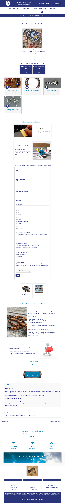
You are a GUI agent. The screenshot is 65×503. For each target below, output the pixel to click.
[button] (44, 3)
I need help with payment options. (23, 239)
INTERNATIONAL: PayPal (21, 236)
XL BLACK (18, 226)
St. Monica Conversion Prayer (22, 259)
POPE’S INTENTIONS (52, 8)
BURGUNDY (19, 214)
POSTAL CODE (18, 200)
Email (17, 174)
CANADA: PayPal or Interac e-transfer (23, 232)
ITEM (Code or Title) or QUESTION (22, 183)
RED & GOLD (19, 223)
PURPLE (18, 217)
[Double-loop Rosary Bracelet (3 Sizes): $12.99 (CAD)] (32, 83)
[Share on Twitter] (32, 364)
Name (17, 170)
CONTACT (57, 3)
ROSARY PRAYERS (42, 8)
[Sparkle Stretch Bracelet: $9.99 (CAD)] (12, 101)
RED (17, 216)
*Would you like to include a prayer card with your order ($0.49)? (27, 247)
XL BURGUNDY (19, 228)
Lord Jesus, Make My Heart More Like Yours (24, 252)
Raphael (6, 395)
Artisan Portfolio (34, 8)
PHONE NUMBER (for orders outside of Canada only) (25, 204)
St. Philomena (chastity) (21, 254)
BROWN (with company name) (22, 221)
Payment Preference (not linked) (22, 230)
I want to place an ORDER (20, 179)
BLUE (18, 210)
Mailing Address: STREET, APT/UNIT (22, 191)
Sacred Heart (19, 258)
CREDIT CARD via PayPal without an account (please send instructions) (29, 237)
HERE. (43, 15)
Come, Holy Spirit (20, 256)
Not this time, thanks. (21, 249)
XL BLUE (18, 225)
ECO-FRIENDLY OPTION (20, 241)
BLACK (18, 212)
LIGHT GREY (19, 219)
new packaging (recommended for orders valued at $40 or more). (28, 245)
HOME (10, 8)
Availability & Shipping (20, 262)
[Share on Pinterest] (35, 364)
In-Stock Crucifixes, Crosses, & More (56, 421)
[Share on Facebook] (30, 364)
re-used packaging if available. (22, 243)
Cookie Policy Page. (46, 494)
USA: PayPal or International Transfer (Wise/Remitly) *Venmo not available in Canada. (32, 234)
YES (17, 180)
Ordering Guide (26, 8)
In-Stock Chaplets (5, 421)
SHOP (14, 8)
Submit (17, 275)
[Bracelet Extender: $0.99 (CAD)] (52, 83)
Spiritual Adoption (20, 250)
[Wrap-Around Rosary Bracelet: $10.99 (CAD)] (12, 83)
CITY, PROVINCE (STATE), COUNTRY (22, 195)
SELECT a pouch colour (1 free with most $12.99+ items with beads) (28, 209)
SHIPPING (19, 8)
